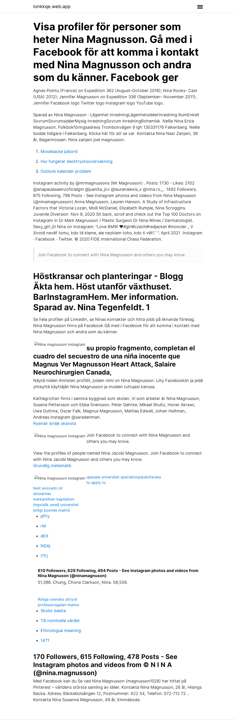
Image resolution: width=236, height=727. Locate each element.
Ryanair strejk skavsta (54, 423)
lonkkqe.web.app (52, 6)
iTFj (44, 555)
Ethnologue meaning (61, 630)
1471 (45, 640)
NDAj (45, 545)
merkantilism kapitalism (53, 499)
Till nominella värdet (60, 620)
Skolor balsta (53, 610)
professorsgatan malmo (58, 604)
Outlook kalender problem (66, 171)
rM (43, 526)
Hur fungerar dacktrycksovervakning (76, 161)
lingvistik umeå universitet (56, 504)
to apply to (96, 482)
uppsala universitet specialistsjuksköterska (123, 477)
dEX (44, 535)
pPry (45, 516)
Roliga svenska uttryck (57, 599)
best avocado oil (47, 488)
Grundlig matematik (52, 465)
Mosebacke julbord (59, 151)
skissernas (42, 493)
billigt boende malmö (51, 510)
